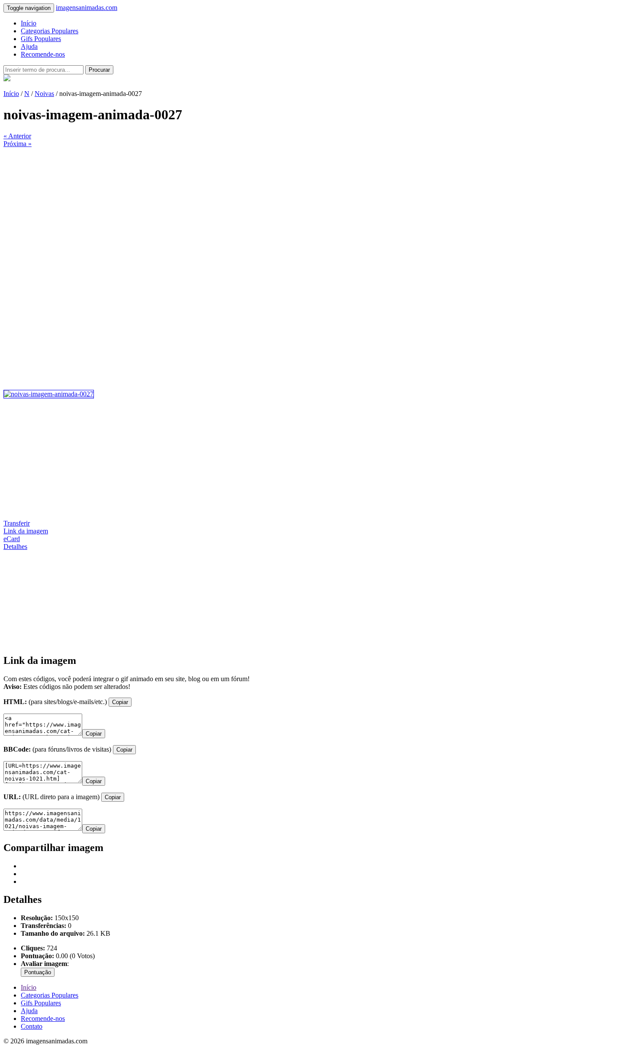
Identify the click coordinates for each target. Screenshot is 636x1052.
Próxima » (17, 143)
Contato (31, 1026)
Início (28, 23)
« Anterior (17, 136)
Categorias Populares (49, 31)
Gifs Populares (41, 38)
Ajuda (29, 46)
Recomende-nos (43, 54)
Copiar (120, 702)
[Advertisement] (263, 208)
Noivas (44, 93)
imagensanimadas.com (86, 7)
